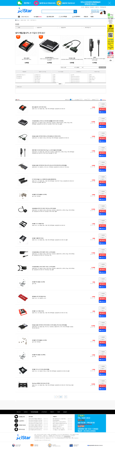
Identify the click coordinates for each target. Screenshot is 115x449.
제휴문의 (52, 411)
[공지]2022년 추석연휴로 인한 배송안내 (37, 428)
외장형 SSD (63, 27)
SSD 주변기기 (88, 27)
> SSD (27, 20)
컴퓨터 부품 (23, 20)
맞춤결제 (65, 411)
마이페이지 (92, 7)
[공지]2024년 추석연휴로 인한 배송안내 (37, 423)
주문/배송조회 (103, 7)
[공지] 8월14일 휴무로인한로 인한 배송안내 (38, 429)
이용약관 (25, 411)
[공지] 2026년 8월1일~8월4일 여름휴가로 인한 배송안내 (40, 418)
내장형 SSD (39, 27)
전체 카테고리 (25, 16)
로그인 (82, 7)
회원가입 (87, 7)
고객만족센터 (44, 411)
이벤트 (58, 411)
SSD (19, 27)
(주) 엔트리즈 (75, 438)
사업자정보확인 (67, 436)
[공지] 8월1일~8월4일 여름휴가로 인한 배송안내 (39, 425)
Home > (18, 20)
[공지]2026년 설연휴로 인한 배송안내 (36, 420)
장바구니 (97, 7)
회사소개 (18, 411)
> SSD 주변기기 (32, 20)
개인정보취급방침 (34, 411)
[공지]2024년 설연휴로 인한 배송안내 (36, 426)
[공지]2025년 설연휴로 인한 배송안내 (36, 421)
